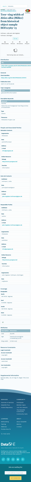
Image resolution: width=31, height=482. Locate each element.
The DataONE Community (21, 410)
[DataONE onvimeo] (8, 459)
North (2, 294)
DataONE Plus (5, 405)
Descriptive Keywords (7, 98)
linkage (4, 159)
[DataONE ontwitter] (3, 459)
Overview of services (7, 402)
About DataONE (21, 421)
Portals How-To (6, 429)
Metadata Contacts (6, 130)
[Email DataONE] (13, 459)
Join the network (22, 407)
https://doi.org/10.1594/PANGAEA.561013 (13, 77)
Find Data (6, 434)
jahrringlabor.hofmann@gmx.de (12, 196)
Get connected (15, 478)
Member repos (21, 405)
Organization (5, 133)
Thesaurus (4, 117)
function (4, 165)
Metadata (10, 6)
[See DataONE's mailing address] (23, 459)
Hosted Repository (7, 407)
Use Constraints (5, 365)
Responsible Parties (6, 204)
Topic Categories (5, 88)
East (2, 300)
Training (3, 424)
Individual (4, 179)
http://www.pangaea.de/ (9, 161)
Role (2, 139)
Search (4, 6)
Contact (19, 426)
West (2, 312)
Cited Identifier (5, 75)
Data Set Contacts (6, 176)
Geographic (4, 291)
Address (3, 146)
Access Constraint (6, 352)
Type (2, 111)
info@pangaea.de (7, 150)
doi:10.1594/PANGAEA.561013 (8, 11)
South (3, 306)
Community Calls (22, 414)
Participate (20, 402)
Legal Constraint (5, 350)
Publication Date (5, 81)
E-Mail (4, 148)
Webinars (4, 426)
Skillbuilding (5, 421)
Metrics (19, 424)
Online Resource (6, 156)
